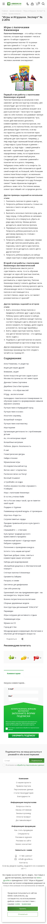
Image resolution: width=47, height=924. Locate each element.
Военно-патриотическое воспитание (19, 599)
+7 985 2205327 (25, 856)
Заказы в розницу (23, 813)
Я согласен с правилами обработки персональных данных (23, 728)
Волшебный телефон (13, 419)
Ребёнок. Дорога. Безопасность (17, 446)
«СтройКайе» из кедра (13, 482)
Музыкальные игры (12, 462)
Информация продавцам (23, 826)
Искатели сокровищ (12, 415)
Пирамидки (8, 611)
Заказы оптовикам (23, 810)
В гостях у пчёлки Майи (14, 496)
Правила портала (23, 786)
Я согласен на (25, 765)
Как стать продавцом (23, 830)
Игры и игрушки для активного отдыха (20, 615)
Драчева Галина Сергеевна (15, 382)
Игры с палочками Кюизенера (16, 492)
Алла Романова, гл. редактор (16, 364)
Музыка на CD (10, 623)
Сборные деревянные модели (16, 603)
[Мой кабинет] (32, 4)
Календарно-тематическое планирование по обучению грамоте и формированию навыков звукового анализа (23, 401)
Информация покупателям (23, 802)
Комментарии (13, 673)
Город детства (10, 627)
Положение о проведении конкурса (19, 547)
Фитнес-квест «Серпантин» (15, 470)
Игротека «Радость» (12, 515)
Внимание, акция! (11, 371)
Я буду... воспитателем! (13, 394)
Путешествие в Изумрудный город (18, 407)
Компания (23, 778)
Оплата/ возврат (23, 817)
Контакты (23, 862)
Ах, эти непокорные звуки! (15, 438)
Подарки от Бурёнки (12, 507)
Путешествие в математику (15, 423)
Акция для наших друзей (14, 367)
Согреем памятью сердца (15, 519)
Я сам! (6, 450)
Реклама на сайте (23, 840)
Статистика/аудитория (23, 793)
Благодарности (23, 796)
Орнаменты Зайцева (12, 576)
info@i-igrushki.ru (25, 859)
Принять (22, 908)
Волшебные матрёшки (13, 442)
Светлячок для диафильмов (16, 584)
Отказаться (22, 914)
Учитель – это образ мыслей (16, 390)
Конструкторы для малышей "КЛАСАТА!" (21, 607)
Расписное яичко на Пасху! (15, 474)
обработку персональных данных (30, 765)
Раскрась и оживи (11, 580)
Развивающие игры (12, 619)
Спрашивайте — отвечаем (15, 530)
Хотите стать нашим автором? (17, 551)
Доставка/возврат (23, 820)
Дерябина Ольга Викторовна (16, 386)
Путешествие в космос (13, 411)
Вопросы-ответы (23, 806)
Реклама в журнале (23, 837)
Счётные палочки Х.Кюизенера (17, 572)
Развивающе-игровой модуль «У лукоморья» (23, 511)
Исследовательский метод (15, 466)
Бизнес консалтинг (24, 844)
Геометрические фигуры (14, 454)
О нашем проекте (23, 782)
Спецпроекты (23, 833)
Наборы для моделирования (16, 562)
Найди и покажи (10, 458)
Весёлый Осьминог (12, 478)
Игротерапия (9, 427)
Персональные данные (23, 789)
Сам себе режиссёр (12, 588)
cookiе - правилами (23, 904)
